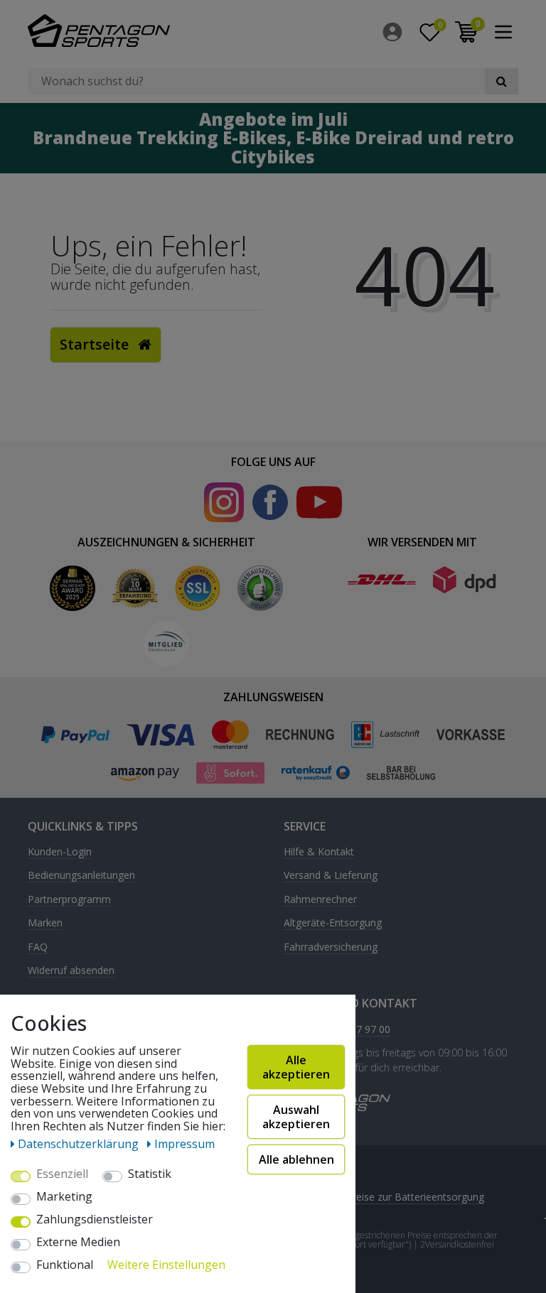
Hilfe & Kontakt (319, 852)
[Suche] (501, 81)
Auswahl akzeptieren (296, 1117)
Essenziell (62, 1174)
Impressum (184, 1144)
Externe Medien (78, 1242)
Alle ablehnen (296, 1159)
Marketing (64, 1197)
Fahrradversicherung (331, 947)
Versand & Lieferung (331, 876)
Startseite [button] (96, 344)
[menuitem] (396, 32)
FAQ (38, 947)
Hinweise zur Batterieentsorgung (408, 1196)
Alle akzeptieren (296, 1067)
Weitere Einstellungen (166, 1265)
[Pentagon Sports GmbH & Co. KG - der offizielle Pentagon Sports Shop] (145, 30)
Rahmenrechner (320, 900)
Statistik (149, 1174)
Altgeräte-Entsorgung (333, 923)
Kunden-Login (60, 852)
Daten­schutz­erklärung (79, 1144)
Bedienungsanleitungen (81, 876)
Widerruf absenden (71, 971)
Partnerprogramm (69, 900)
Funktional (64, 1265)
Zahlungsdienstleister (94, 1219)
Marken (45, 923)
